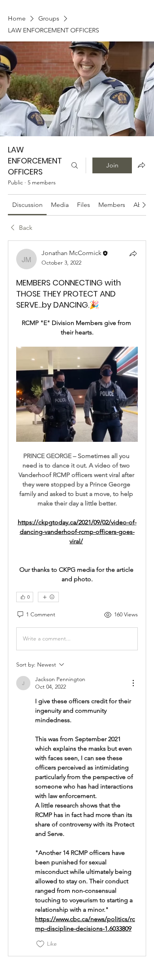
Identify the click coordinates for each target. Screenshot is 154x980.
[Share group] (141, 165)
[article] (77, 598)
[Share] (133, 253)
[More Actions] (133, 683)
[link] (27, 204)
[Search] (74, 165)
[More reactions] (48, 597)
